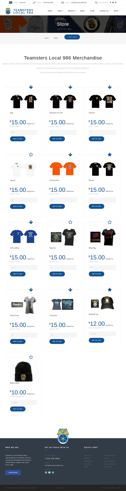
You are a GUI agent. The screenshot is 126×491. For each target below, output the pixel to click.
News (82, 11)
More (116, 11)
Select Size (14, 126)
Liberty (12, 180)
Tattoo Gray (14, 315)
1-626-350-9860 (48, 2)
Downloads (88, 461)
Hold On (92, 113)
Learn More (13, 472)
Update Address (110, 464)
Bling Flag (92, 248)
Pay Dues (23, 2)
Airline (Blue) (14, 248)
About (60, 11)
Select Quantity (96, 328)
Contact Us (104, 11)
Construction (54, 180)
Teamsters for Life (56, 113)
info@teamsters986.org (78, 2)
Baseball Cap (93, 314)
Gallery (106, 458)
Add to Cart (17, 139)
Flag (11, 113)
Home (50, 11)
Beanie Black (14, 383)
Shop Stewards (109, 461)
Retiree (91, 180)
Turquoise (53, 315)
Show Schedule (109, 455)
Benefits (71, 11)
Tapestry (52, 248)
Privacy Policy (60, 488)
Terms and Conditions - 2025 (111, 488)
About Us (87, 455)
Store (92, 11)
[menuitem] (50, 11)
